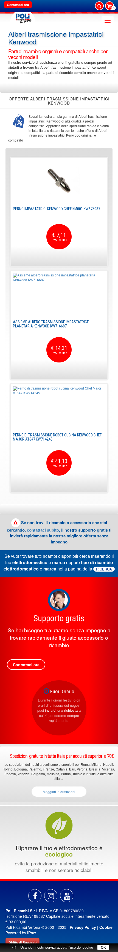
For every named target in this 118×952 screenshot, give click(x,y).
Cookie (106, 927)
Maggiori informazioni (59, 791)
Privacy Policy (83, 927)
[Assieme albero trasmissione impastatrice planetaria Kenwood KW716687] (59, 293)
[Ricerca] (99, 5)
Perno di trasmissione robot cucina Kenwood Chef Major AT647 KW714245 (57, 437)
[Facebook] (34, 895)
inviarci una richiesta (61, 710)
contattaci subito (43, 530)
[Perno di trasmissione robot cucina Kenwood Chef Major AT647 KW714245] (59, 407)
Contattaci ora (18, 4)
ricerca (104, 569)
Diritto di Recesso (22, 942)
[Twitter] (66, 895)
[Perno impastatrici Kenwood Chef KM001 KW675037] (59, 180)
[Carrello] (109, 6)
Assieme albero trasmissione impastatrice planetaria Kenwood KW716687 (51, 324)
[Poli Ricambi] (22, 17)
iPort (31, 932)
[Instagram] (50, 895)
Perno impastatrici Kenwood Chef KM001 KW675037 (56, 209)
